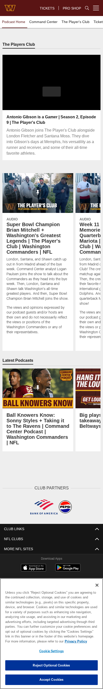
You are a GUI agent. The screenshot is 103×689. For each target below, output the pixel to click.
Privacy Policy (33, 641)
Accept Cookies (52, 679)
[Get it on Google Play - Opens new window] (68, 570)
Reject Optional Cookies (51, 665)
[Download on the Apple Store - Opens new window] (33, 568)
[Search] (87, 8)
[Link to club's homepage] (10, 6)
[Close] (97, 585)
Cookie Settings (51, 651)
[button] (51, 95)
